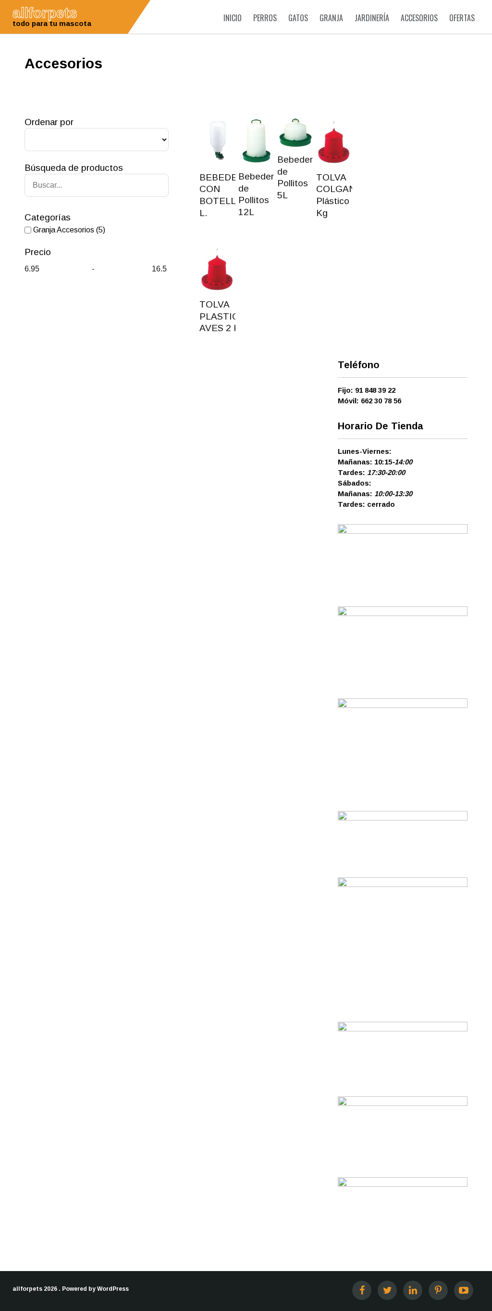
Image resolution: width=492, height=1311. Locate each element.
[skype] (463, 1290)
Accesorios (419, 18)
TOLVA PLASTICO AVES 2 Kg (222, 316)
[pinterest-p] (438, 1290)
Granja (331, 18)
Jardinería (372, 18)
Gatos (298, 18)
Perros (265, 18)
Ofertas (462, 18)
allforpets (27, 1288)
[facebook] (361, 1290)
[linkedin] (412, 1290)
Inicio (232, 18)
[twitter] (387, 1290)
